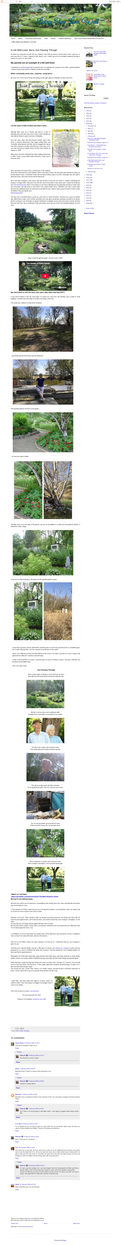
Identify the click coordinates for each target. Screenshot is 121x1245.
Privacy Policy (90, 208)
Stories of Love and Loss (94, 168)
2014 (88, 188)
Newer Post (14, 1223)
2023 (88, 116)
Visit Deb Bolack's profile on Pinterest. (95, 103)
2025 (88, 110)
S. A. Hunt (18, 1124)
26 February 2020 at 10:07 (27, 1147)
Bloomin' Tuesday (99, 84)
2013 (88, 190)
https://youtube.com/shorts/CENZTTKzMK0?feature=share (34, 897)
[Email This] (16, 1028)
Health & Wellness (65, 38)
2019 (88, 175)
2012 (88, 193)
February (91, 136)
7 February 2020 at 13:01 (36, 1108)
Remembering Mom (17, 193)
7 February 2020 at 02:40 (27, 1068)
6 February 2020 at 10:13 (36, 1055)
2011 (87, 195)
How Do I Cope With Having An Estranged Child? (100, 53)
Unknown (18, 1094)
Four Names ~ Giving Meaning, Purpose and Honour (96, 145)
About (20, 38)
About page (26, 67)
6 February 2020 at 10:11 (32, 1043)
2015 (88, 185)
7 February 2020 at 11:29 (29, 1094)
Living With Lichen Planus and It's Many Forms (100, 76)
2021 (88, 121)
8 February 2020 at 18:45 (30, 1124)
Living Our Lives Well (39, 999)
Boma (17, 1068)
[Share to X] (20, 1028)
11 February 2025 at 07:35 (28, 1184)
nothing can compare (62, 948)
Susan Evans (19, 1043)
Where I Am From (92, 70)
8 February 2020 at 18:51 (31, 1136)
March (90, 133)
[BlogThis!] (18, 1028)
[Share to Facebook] (21, 1028)
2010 (88, 198)
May (89, 128)
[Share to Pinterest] (23, 1028)
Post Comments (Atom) (26, 1226)
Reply (17, 1048)
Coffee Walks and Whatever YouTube (23, 42)
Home (13, 38)
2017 (88, 180)
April (89, 131)
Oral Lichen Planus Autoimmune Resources (89, 38)
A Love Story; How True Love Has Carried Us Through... (97, 154)
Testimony (26, 1031)
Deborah (23, 1055)
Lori (16, 1147)
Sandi (17, 1184)
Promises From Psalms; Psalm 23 (97, 157)
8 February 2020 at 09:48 (36, 1081)
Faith (46, 38)
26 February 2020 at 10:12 (36, 1165)
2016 (88, 182)
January (90, 171)
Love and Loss (34, 991)
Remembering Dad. (20, 185)
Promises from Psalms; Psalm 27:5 (97, 142)
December (91, 126)
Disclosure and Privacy (33, 38)
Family (53, 38)
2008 (88, 203)
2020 (88, 123)
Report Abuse (89, 213)
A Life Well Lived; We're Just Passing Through (95, 161)
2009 (88, 200)
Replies (19, 1052)
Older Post (76, 1223)
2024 (88, 113)
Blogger (64, 1240)
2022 (88, 118)
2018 (88, 177)
